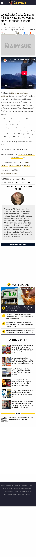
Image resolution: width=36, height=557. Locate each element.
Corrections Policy (25, 491)
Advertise (24, 485)
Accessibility (17, 488)
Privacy (31, 485)
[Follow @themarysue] (17, 183)
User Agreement (26, 488)
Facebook (4, 165)
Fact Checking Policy (10, 494)
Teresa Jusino (5, 30)
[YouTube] (29, 183)
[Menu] (2, 2)
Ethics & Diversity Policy (11, 491)
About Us (17, 485)
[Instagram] (23, 183)
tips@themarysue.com (9, 173)
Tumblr (11, 165)
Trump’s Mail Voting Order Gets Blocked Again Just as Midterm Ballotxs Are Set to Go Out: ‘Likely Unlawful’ (21, 371)
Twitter (26, 162)
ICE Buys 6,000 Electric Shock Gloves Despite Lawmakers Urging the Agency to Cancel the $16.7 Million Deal (22, 393)
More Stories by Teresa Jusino (18, 244)
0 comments (32, 29)
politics (23, 179)
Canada (18, 179)
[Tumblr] (26, 183)
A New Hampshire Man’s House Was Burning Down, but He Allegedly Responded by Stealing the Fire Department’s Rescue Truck (22, 382)
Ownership (21, 494)
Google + (27, 165)
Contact (28, 494)
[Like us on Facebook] (20, 183)
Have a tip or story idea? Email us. (19, 417)
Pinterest (17, 165)
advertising (12, 179)
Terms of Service (7, 488)
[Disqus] (18, 450)
